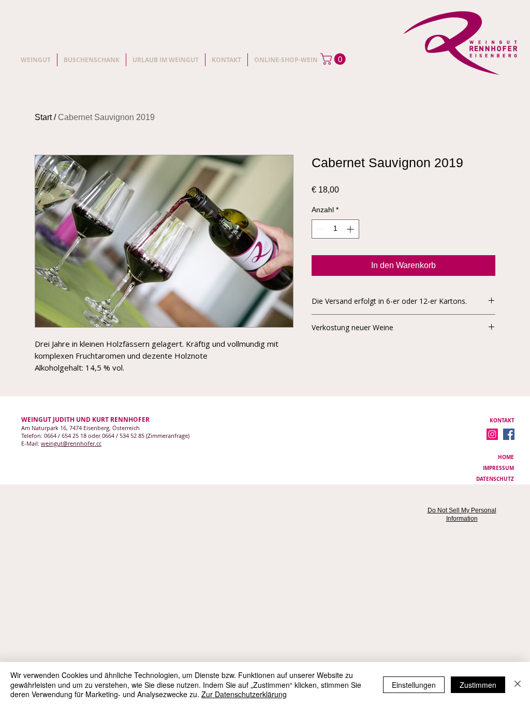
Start (43, 117)
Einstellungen (414, 685)
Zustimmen (478, 685)
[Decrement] (319, 229)
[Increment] (351, 229)
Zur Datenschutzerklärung (244, 694)
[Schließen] (517, 684)
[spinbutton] (335, 229)
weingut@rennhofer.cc (71, 443)
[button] (334, 59)
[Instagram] (492, 434)
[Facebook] (508, 434)
